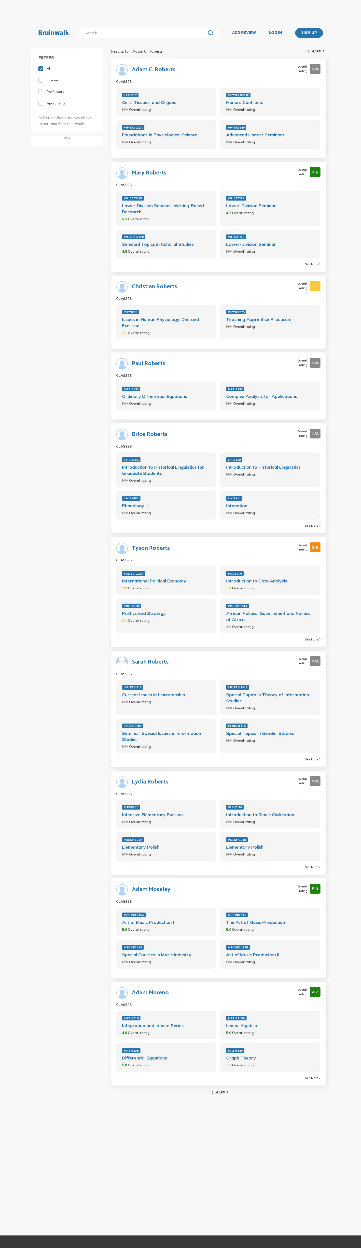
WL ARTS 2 (236, 198)
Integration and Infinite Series (153, 1025)
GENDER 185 (237, 726)
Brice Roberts (149, 434)
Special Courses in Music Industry (156, 955)
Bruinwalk (53, 33)
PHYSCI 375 (236, 312)
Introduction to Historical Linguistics (263, 467)
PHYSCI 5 (130, 312)
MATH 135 (131, 389)
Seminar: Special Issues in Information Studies (161, 736)
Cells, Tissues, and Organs (149, 102)
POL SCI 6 (235, 573)
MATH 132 (235, 389)
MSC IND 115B (238, 947)
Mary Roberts (149, 173)
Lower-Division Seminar (251, 205)
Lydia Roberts (150, 782)
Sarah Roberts (150, 662)
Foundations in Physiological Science (159, 135)
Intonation (236, 505)
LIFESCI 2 (130, 95)
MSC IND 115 (237, 915)
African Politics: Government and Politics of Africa (268, 616)
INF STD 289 (132, 726)
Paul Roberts (148, 363)
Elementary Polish (140, 847)
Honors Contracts (244, 102)
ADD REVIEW (244, 33)
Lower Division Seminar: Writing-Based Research (163, 209)
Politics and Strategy (144, 613)
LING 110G (131, 460)
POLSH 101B (237, 840)
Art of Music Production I (148, 922)
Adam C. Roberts (154, 69)
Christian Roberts (154, 286)
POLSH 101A (133, 840)
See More (311, 264)
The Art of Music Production (255, 922)
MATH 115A (236, 1018)
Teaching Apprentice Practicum (259, 319)
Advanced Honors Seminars (255, 135)
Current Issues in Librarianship (153, 694)
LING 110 (234, 460)
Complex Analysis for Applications (261, 396)
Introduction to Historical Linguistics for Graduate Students (163, 470)
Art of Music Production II (252, 955)
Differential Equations (144, 1058)
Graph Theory (241, 1058)
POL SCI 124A (133, 573)
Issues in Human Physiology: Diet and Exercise (160, 322)
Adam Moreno (150, 992)
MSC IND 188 (133, 947)
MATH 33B (131, 1050)
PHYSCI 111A (133, 127)
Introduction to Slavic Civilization (260, 814)
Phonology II (135, 505)
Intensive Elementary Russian (152, 814)
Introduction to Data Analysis (256, 581)
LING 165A (131, 498)
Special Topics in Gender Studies (260, 733)
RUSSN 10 (131, 807)
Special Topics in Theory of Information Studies (267, 698)
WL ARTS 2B (133, 198)
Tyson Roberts (151, 548)
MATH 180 (235, 1050)
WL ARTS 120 (134, 237)
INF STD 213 (132, 687)
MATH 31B (131, 1018)
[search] (143, 33)
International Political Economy (154, 581)
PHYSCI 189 (236, 127)
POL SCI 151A (238, 606)
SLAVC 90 (235, 807)
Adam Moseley (151, 889)
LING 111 (234, 498)
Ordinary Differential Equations (154, 396)
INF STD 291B (238, 687)
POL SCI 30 (131, 606)
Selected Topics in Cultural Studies (158, 244)
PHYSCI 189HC (238, 95)
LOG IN (275, 33)
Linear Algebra (241, 1025)
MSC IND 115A (134, 915)
